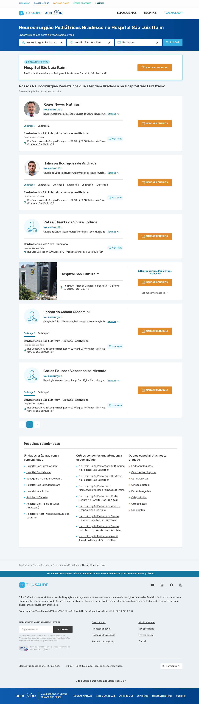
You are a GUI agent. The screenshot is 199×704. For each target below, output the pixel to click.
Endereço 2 (44, 126)
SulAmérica (143, 696)
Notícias (99, 3)
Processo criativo (101, 628)
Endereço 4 (73, 185)
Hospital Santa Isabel (38, 472)
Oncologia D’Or (126, 696)
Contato (143, 641)
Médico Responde (82, 3)
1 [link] (29, 424)
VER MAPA (117, 139)
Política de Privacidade (103, 635)
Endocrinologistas (142, 466)
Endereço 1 (29, 126)
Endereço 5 (87, 185)
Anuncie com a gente (103, 641)
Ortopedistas (139, 497)
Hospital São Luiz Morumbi (41, 466)
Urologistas (138, 510)
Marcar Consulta (41, 565)
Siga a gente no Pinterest (180, 585)
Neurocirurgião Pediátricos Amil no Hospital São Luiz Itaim (99, 508)
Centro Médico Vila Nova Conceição (46, 244)
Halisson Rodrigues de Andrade (70, 163)
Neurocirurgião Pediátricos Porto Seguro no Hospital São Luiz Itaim (98, 498)
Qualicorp (181, 696)
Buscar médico (41, 3)
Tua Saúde (24, 3)
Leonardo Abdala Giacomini (66, 312)
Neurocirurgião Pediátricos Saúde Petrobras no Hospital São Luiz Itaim (100, 528)
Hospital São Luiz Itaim (45, 67)
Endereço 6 (102, 185)
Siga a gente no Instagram (162, 585)
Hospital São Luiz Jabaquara (43, 484)
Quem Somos (99, 622)
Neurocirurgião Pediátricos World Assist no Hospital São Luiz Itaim (98, 538)
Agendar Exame (61, 3)
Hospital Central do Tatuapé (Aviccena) (42, 505)
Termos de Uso (146, 635)
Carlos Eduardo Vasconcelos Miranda (74, 371)
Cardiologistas (139, 478)
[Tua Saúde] (33, 585)
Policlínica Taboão (37, 497)
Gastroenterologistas (143, 472)
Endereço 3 (58, 185)
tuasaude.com (173, 12)
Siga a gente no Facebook (171, 585)
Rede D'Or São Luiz (105, 696)
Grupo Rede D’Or (117, 681)
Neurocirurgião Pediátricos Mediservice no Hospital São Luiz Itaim (101, 488)
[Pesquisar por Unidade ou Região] (109, 42)
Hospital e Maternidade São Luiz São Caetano (47, 515)
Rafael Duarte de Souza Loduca (70, 222)
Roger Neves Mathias (61, 104)
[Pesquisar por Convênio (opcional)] (157, 42)
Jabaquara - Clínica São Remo (44, 478)
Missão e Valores (147, 622)
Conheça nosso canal (152, 585)
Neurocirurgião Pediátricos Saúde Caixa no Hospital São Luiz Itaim (99, 518)
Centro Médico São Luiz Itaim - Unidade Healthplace (56, 133)
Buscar (174, 42)
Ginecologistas (140, 484)
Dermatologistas (141, 491)
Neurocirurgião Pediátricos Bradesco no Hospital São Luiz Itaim (100, 478)
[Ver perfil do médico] (32, 109)
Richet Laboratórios (162, 696)
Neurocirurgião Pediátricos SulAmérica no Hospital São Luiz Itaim (102, 468)
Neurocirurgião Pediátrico (66, 565)
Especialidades (127, 12)
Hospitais (150, 12)
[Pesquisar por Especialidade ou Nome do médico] (61, 42)
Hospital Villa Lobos (37, 491)
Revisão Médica (146, 628)
